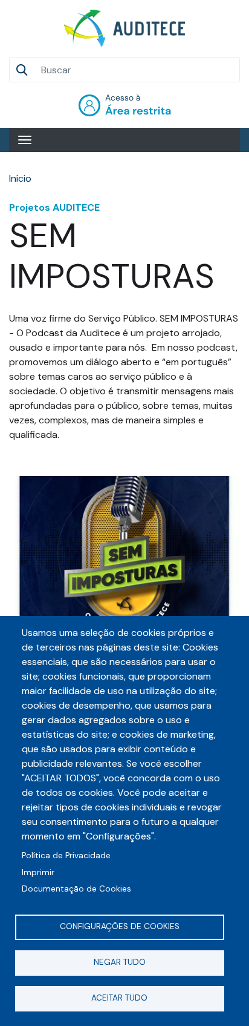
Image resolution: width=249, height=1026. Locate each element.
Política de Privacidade (66, 855)
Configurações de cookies (119, 926)
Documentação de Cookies (76, 889)
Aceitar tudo (119, 998)
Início (20, 178)
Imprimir (38, 872)
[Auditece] (124, 28)
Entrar (125, 105)
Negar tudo (120, 962)
